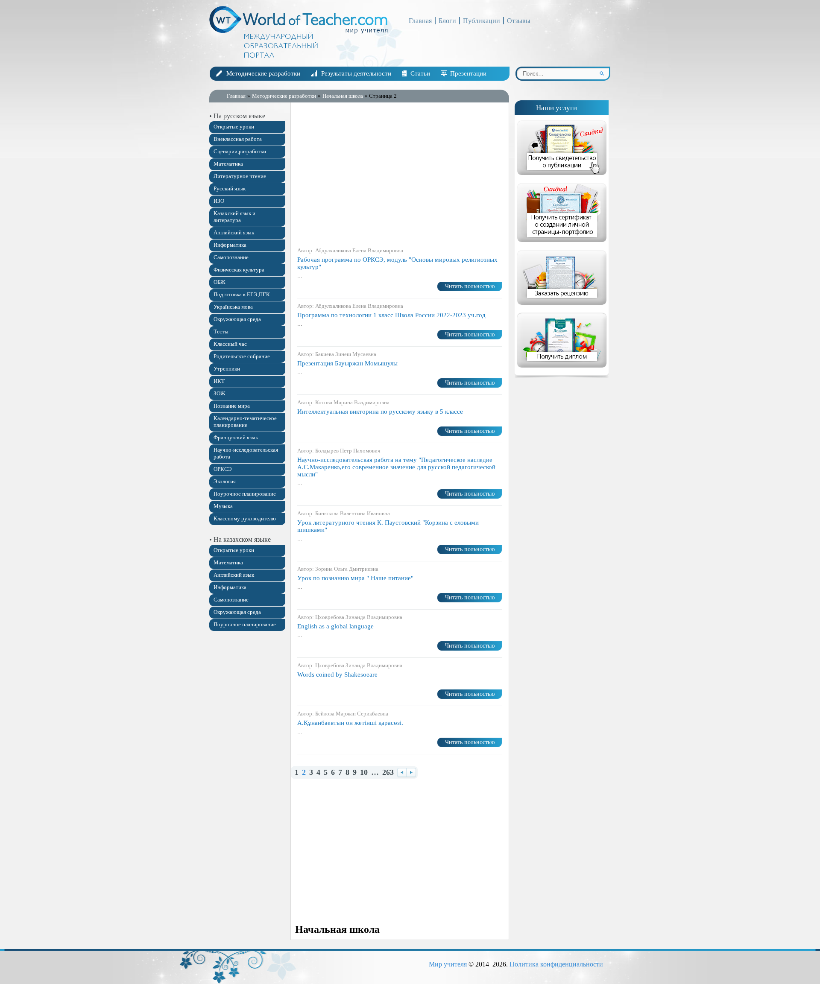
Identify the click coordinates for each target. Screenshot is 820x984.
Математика (228, 164)
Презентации (468, 73)
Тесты (221, 331)
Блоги (447, 20)
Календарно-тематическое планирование (245, 421)
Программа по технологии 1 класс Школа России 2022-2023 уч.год (391, 315)
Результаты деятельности (356, 73)
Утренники (227, 368)
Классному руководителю (245, 518)
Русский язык (230, 188)
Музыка (223, 506)
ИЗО (219, 201)
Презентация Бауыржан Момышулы (347, 363)
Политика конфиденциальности (556, 964)
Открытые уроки (234, 126)
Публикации (481, 20)
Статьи (420, 73)
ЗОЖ (220, 393)
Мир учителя (448, 964)
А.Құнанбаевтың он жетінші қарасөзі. (350, 722)
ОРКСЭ (223, 469)
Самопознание (231, 257)
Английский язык (234, 232)
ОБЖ (220, 282)
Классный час (230, 344)
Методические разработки (263, 73)
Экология (225, 481)
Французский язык (236, 437)
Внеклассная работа (238, 139)
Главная (420, 20)
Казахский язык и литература (234, 216)
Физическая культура (239, 269)
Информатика (230, 245)
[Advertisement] (399, 174)
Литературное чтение (240, 176)
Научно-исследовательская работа (246, 453)
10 (364, 772)
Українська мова (233, 307)
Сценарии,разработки (240, 151)
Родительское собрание (242, 356)
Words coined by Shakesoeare (337, 674)
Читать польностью (470, 286)
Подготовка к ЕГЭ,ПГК (242, 294)
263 (388, 772)
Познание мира (232, 406)
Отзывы (518, 20)
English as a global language (335, 626)
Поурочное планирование (245, 494)
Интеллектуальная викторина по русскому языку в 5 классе (380, 411)
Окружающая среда (237, 319)
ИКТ (219, 381)
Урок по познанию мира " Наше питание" (355, 578)
